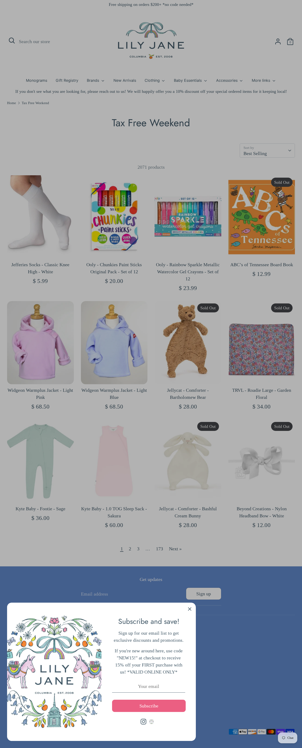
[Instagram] (143, 721)
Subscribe (148, 705)
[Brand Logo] (151, 721)
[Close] (190, 609)
